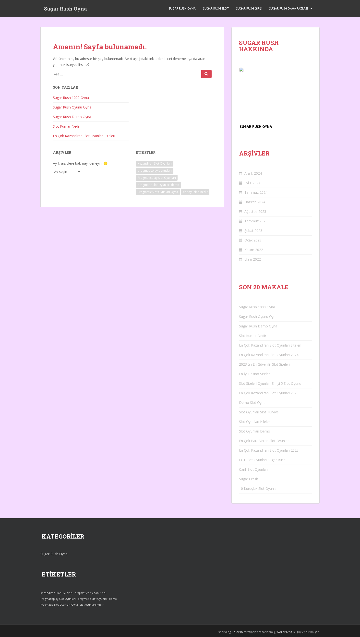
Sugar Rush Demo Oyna (72, 116)
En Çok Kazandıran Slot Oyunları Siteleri (84, 135)
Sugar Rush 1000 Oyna (71, 97)
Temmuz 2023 (255, 221)
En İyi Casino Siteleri (255, 374)
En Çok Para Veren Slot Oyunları (264, 440)
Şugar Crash (248, 479)
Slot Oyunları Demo (254, 431)
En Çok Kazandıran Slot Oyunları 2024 (269, 354)
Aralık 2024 (253, 173)
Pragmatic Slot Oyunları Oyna (158, 192)
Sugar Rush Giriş (249, 8)
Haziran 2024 (254, 202)
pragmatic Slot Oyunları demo (158, 185)
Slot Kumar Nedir (66, 126)
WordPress (284, 632)
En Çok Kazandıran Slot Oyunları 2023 (269, 393)
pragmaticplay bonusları (155, 170)
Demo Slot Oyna (252, 402)
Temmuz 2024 (255, 192)
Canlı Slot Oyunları (253, 469)
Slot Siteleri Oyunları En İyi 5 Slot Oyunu (270, 383)
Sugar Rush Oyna (65, 8)
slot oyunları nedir (195, 192)
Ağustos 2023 (255, 211)
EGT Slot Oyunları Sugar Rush (262, 459)
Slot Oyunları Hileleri (255, 421)
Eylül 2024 (252, 182)
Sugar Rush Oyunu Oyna (72, 107)
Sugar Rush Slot (216, 8)
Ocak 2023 (252, 240)
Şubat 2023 (253, 230)
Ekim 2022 (252, 259)
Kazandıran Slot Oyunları (155, 163)
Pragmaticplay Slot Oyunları (157, 178)
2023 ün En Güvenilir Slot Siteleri (264, 364)
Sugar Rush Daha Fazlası (288, 8)
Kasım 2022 (253, 249)
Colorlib (237, 632)
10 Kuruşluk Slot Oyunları (258, 488)
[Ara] (206, 74)
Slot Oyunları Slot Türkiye (259, 412)
